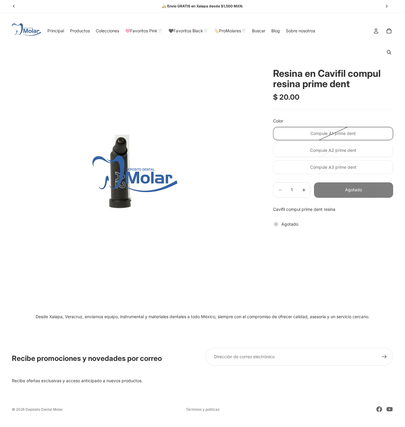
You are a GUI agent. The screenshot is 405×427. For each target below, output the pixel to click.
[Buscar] (389, 52)
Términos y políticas (202, 409)
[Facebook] (379, 409)
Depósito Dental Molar (44, 409)
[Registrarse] (384, 356)
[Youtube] (389, 409)
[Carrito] (389, 30)
